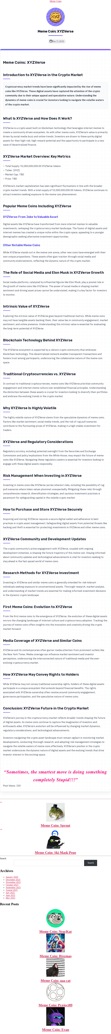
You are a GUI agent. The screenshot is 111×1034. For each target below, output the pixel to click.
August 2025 (12, 890)
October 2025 (12, 885)
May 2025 (10, 898)
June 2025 (10, 895)
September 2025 (13, 887)
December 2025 (13, 879)
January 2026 (12, 877)
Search (3, 858)
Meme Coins (55, 1)
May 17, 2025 (58, 41)
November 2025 (13, 882)
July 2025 (10, 892)
